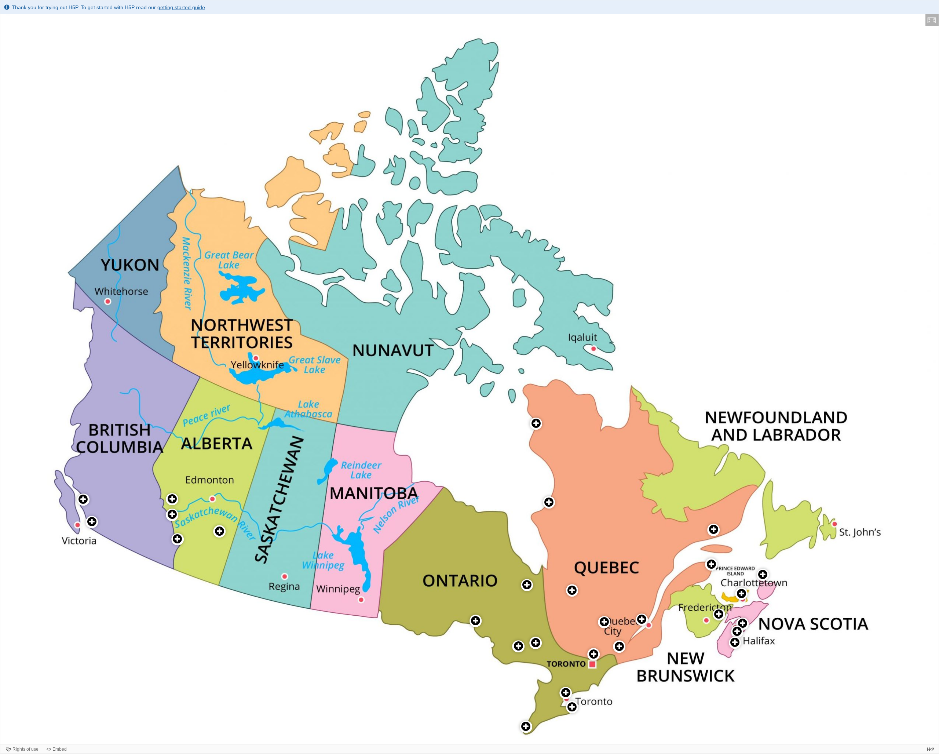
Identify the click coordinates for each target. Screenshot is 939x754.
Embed (59, 749)
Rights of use (25, 749)
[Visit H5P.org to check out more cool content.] (930, 749)
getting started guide (181, 7)
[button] (932, 20)
